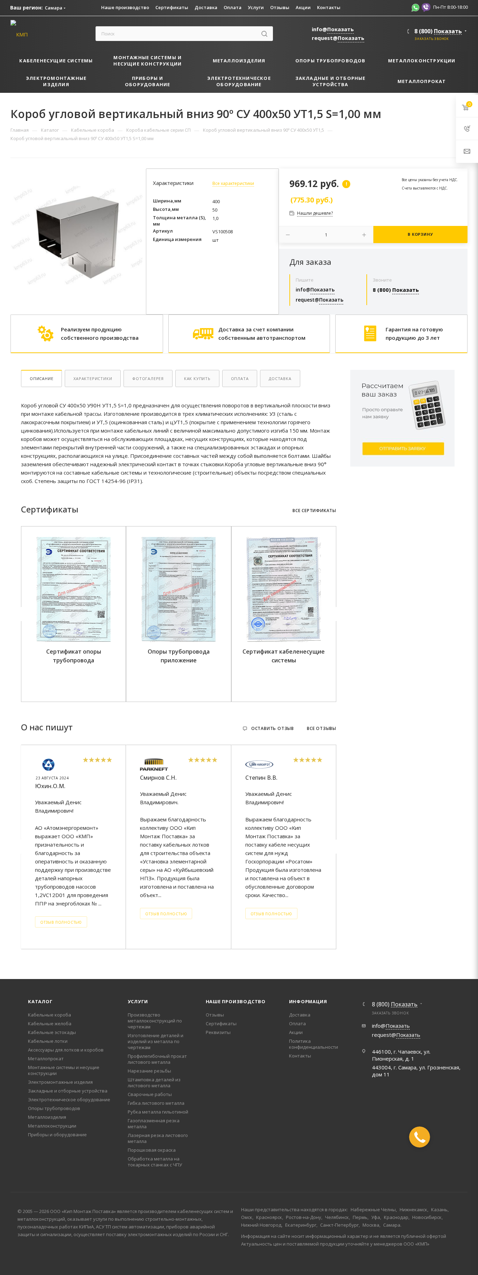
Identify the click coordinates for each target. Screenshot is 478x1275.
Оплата (240, 378)
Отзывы (215, 1015)
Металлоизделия (47, 1117)
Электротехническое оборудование (69, 1099)
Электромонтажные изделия (60, 1082)
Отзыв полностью (61, 922)
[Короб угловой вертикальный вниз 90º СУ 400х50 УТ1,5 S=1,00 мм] (76, 235)
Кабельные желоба (49, 1023)
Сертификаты (221, 1023)
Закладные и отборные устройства (67, 1091)
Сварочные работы (150, 1094)
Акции (296, 1032)
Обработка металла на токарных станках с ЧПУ (155, 1162)
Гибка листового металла (156, 1103)
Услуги (138, 1001)
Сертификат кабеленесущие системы (283, 656)
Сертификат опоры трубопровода (73, 656)
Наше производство (236, 1001)
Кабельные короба (49, 1015)
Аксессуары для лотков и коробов (66, 1050)
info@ (333, 29)
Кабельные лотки (48, 1041)
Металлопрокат (46, 1058)
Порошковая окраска (152, 1150)
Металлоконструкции (52, 1126)
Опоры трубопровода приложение (179, 656)
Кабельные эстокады (52, 1032)
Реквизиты (218, 1032)
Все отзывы (321, 728)
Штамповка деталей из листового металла (154, 1082)
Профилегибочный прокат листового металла (157, 1059)
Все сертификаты (314, 511)
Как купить (197, 378)
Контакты (300, 1056)
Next (335, 614)
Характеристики (92, 378)
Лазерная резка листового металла (158, 1138)
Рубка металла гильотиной (158, 1112)
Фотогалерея (148, 378)
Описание (41, 378)
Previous (22, 614)
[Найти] (264, 33)
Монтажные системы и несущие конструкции (63, 1070)
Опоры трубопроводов (54, 1108)
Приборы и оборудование (57, 1134)
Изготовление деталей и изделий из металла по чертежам (155, 1041)
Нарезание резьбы (149, 1071)
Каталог (40, 1001)
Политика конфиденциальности (313, 1044)
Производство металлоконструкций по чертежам (155, 1021)
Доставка (280, 378)
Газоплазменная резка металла (154, 1123)
